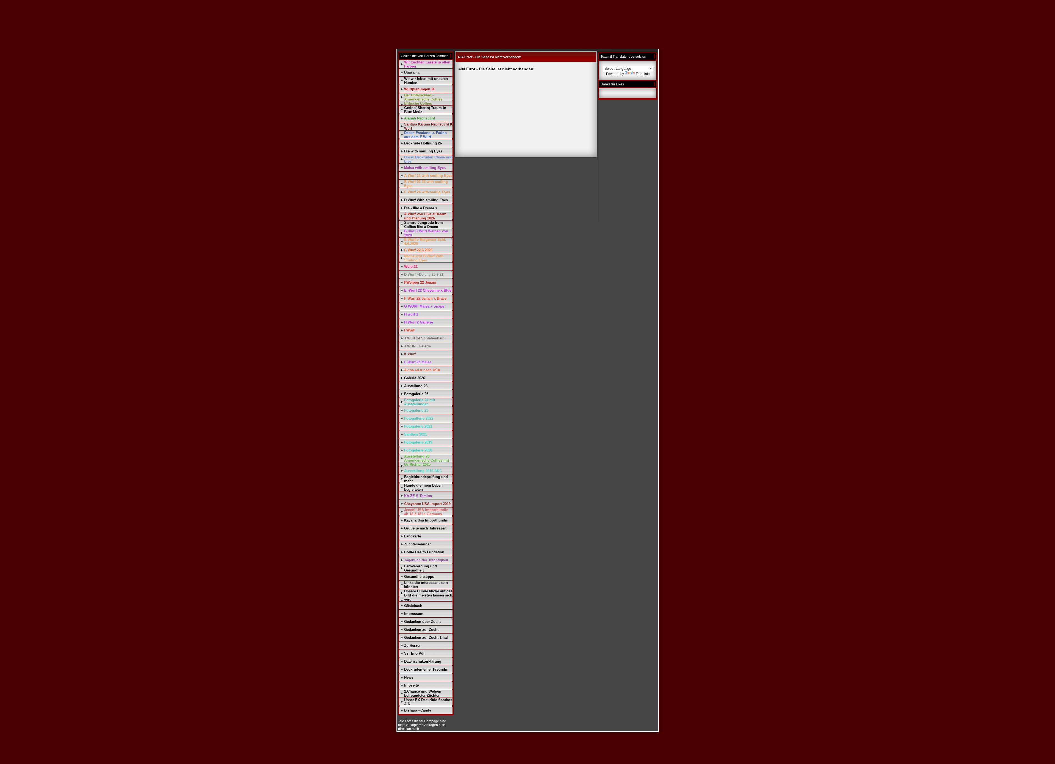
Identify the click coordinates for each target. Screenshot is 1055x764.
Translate (643, 74)
